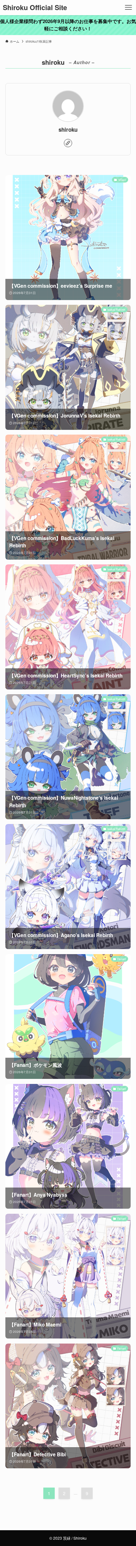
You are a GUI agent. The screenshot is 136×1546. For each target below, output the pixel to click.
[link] (68, 143)
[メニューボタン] (128, 7)
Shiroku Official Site (35, 7)
